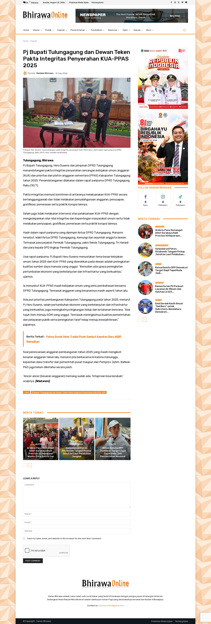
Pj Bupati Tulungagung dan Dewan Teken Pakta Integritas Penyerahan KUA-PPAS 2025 (69, 392)
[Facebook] (171, 2)
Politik (112, 444)
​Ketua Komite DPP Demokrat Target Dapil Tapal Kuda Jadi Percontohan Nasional (113, 452)
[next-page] (30, 465)
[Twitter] (179, 2)
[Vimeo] (182, 2)
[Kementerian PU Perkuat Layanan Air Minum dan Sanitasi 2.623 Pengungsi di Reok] (145, 287)
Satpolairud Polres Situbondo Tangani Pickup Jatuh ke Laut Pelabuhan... (170, 251)
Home (25, 41)
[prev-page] (25, 465)
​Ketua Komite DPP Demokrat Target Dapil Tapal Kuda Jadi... (171, 270)
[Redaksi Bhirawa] (25, 73)
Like (145, 195)
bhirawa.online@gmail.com (111, 605)
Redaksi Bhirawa (44, 73)
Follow (163, 195)
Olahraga (40, 444)
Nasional (159, 283)
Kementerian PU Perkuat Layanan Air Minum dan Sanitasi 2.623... (169, 289)
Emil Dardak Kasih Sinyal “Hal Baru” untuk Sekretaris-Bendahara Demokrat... (169, 307)
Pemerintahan (76, 444)
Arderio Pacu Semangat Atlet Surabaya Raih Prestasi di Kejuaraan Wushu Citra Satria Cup (40, 452)
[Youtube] (186, 2)
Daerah (33, 41)
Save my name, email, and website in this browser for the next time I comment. (64, 538)
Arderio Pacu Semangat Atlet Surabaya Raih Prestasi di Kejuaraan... (169, 233)
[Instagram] (175, 2)
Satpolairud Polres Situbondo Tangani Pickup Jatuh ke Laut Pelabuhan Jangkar (76, 452)
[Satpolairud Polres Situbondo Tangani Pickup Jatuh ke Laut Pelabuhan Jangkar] (77, 439)
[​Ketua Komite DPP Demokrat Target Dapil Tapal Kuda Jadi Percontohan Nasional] (113, 439)
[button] (184, 30)
